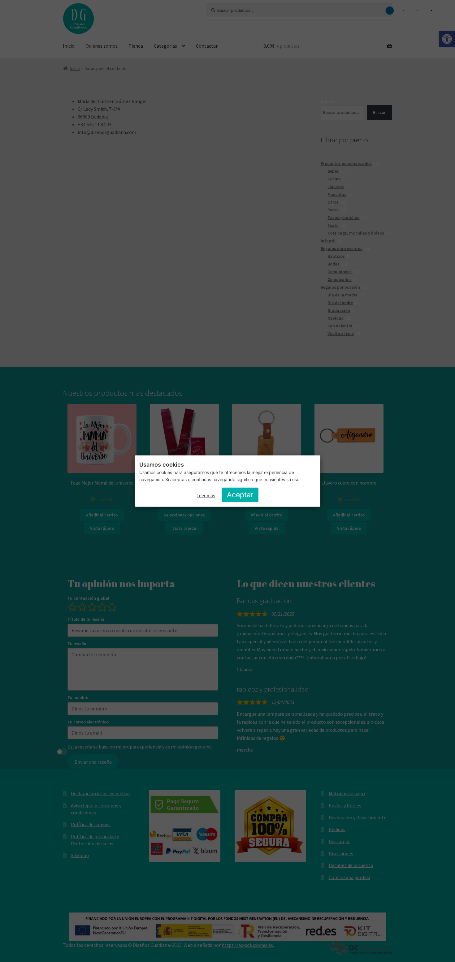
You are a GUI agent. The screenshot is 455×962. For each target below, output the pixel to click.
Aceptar (240, 494)
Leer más (206, 495)
